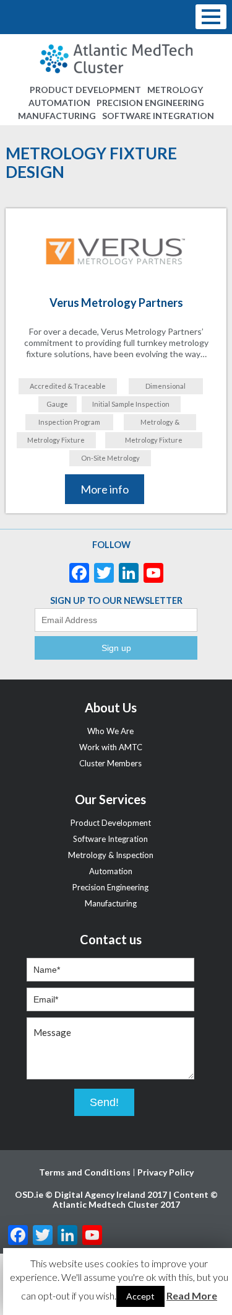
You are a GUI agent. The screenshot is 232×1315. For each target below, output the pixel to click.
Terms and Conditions (85, 1172)
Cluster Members (110, 763)
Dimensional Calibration (165, 388)
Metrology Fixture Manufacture (154, 442)
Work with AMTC (110, 747)
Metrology (175, 89)
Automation (59, 102)
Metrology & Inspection (159, 424)
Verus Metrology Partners (116, 302)
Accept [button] (140, 1296)
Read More (191, 1295)
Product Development (85, 89)
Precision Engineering (150, 102)
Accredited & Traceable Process (68, 388)
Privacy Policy (165, 1172)
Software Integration (158, 115)
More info (104, 489)
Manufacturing (57, 115)
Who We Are (110, 731)
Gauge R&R (57, 406)
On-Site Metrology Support (110, 460)
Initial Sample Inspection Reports (131, 406)
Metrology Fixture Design (56, 442)
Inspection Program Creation (69, 424)
